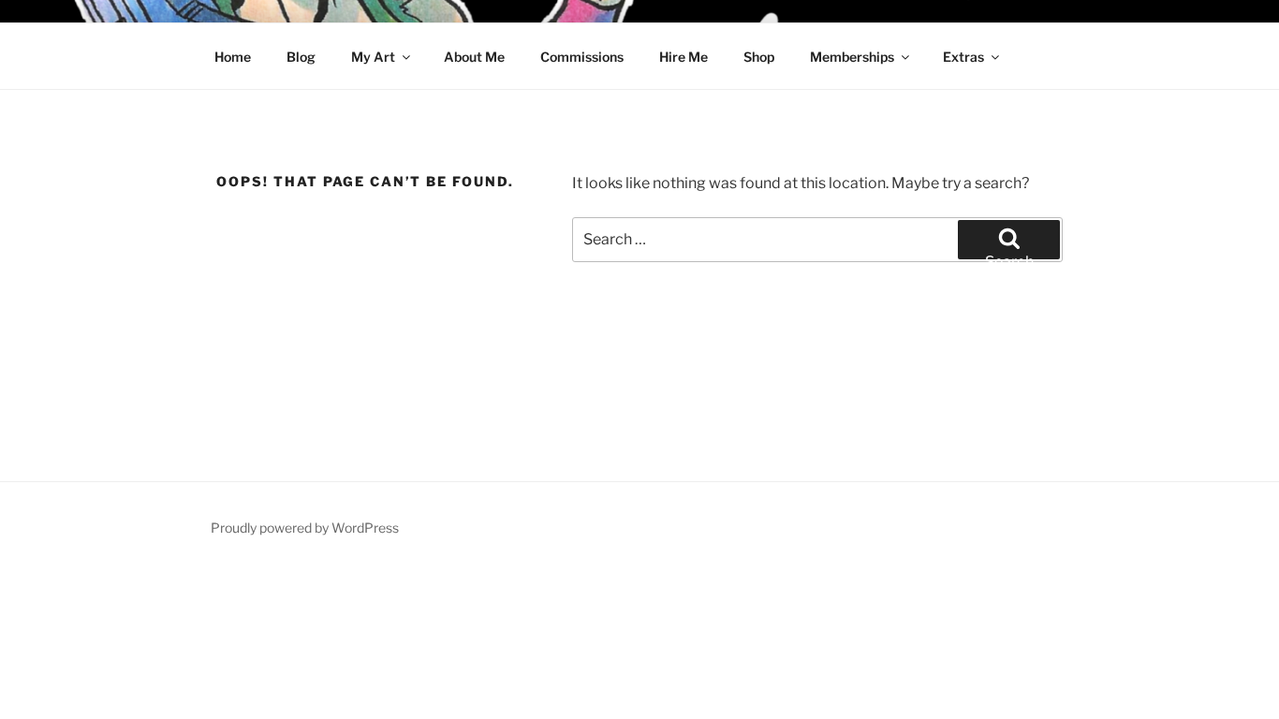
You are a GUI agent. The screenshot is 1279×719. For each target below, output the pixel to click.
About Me (474, 57)
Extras (963, 57)
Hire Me (683, 57)
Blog (301, 57)
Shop (758, 57)
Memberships (852, 57)
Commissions (582, 57)
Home (232, 57)
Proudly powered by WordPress (305, 528)
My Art (373, 57)
